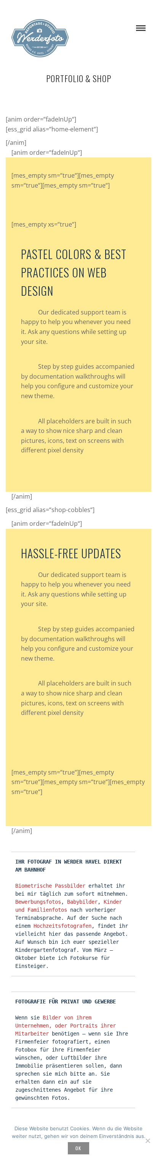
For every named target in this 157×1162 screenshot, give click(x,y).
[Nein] (147, 1140)
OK (78, 1148)
